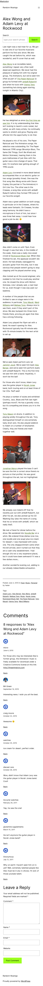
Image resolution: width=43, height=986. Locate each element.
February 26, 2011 (10, 803)
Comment (8, 901)
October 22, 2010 (10, 716)
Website (6, 948)
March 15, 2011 (9, 830)
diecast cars (8, 767)
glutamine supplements (13, 827)
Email (6, 938)
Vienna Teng (29, 84)
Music (27, 583)
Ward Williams (24, 601)
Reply (5, 673)
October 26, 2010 (10, 770)
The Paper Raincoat (25, 79)
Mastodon (4, 1)
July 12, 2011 (8, 859)
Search (6, 35)
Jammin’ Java (9, 365)
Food (23, 583)
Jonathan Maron (10, 468)
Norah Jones (29, 385)
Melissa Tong (20, 305)
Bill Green (7, 686)
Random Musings (10, 7)
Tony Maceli (28, 302)
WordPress (25, 981)
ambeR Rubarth (29, 82)
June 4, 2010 (8, 650)
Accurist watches (10, 800)
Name (6, 927)
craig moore (8, 713)
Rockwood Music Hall (20, 256)
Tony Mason (8, 414)
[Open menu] (38, 7)
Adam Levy (7, 172)
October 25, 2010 (10, 743)
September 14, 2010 (11, 689)
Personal (34, 583)
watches (7, 740)
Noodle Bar (29, 533)
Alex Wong (7, 64)
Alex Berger (16, 594)
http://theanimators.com (14, 667)
